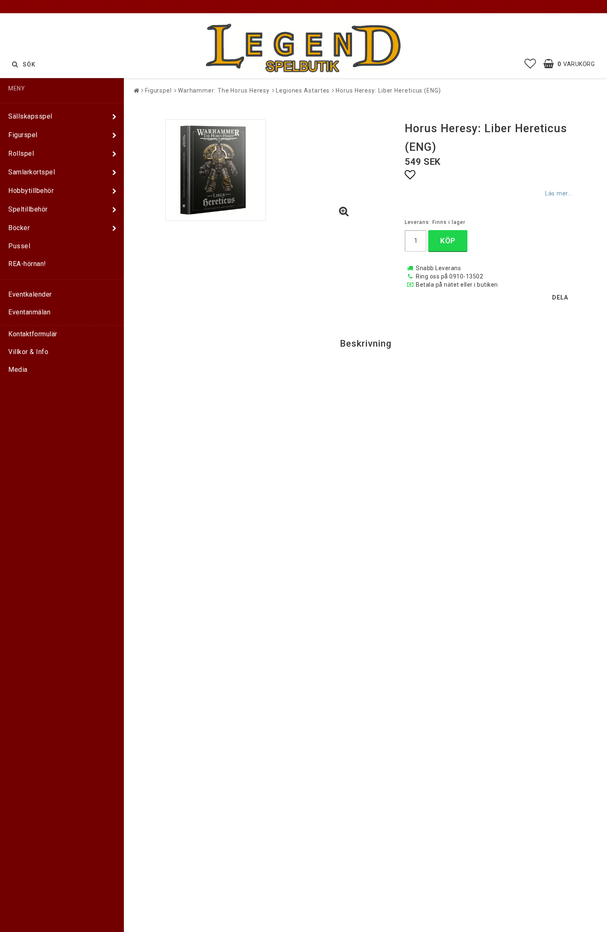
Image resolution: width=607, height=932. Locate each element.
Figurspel (23, 135)
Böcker (19, 228)
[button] (530, 64)
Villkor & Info (28, 352)
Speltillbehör (28, 209)
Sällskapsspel (30, 116)
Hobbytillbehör (31, 191)
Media (18, 369)
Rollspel (21, 153)
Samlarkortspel (31, 172)
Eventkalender (30, 294)
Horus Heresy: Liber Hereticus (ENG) (388, 90)
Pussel (19, 246)
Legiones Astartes (303, 90)
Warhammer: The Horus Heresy (224, 90)
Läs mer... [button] (558, 193)
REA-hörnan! (27, 264)
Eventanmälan (29, 312)
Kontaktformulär (32, 334)
